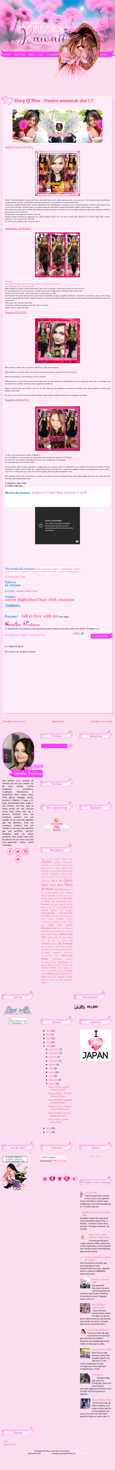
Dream (48, 892)
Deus (43, 877)
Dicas (70, 889)
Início (6, 1441)
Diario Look (48, 884)
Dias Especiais (61, 889)
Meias (43, 931)
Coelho (70, 871)
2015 (48, 1046)
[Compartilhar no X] (80, 633)
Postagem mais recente (14, 721)
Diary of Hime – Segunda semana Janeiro (60, 1101)
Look (51, 924)
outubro (53, 1056)
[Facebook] (52, 1181)
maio (63, 928)
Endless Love (58, 892)
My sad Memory (47, 947)
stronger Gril (59, 965)
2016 (43, 859)
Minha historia (53, 934)
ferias (64, 907)
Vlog (43, 976)
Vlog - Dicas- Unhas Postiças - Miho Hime (99, 1236)
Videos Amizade (61, 974)
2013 (48, 1132)
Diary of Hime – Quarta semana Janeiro (59, 1088)
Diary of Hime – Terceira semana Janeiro (60, 1094)
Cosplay (63, 874)
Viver (71, 974)
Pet (56, 955)
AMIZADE (46, 862)
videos (50, 973)
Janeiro (63, 922)
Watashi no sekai (47, 980)
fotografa (69, 910)
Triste (59, 968)
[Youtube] (45, 1180)
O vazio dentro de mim (64, 949)
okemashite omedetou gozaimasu (57, 952)
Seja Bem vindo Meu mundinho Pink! (96, 1213)
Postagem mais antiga (101, 721)
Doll (42, 893)
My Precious (65, 943)
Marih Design (81, 1453)
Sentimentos (63, 962)
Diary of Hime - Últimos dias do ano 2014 (60, 1114)
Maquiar (69, 928)
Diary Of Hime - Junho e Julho (99, 1306)
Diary (60, 884)
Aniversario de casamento (51, 865)
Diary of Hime (37, 635)
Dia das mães (60, 877)
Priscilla (53, 962)
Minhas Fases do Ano (57, 937)
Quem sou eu (9, 1444)
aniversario (68, 862)
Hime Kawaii (47, 919)
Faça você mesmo (57, 904)
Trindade (52, 967)
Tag (66, 965)
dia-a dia (56, 880)
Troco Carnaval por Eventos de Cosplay (98, 1258)
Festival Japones (49, 910)
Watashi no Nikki (65, 977)
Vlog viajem (51, 977)
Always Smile (67, 859)
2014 (48, 1128)
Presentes (57, 959)
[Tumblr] (74, 1180)
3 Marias (56, 859)
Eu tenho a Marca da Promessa (57, 900)
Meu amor (65, 931)
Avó (71, 865)
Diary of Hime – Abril (101, 1349)
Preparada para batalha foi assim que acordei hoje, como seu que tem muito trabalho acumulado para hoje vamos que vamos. (32, 283)
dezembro (54, 1049)
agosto (52, 1064)
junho (52, 1072)
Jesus (70, 922)
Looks (59, 924)
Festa (70, 907)
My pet (54, 943)
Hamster (55, 916)
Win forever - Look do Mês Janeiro (59, 1120)
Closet (64, 871)
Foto (61, 910)
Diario (23, 635)
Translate (62, 1160)
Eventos (45, 904)
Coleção (44, 874)
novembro (54, 1053)
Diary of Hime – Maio (101, 1399)
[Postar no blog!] (77, 633)
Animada (57, 862)
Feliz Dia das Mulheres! (98, 1329)
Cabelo (64, 868)
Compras (54, 873)
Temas (44, 967)
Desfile (70, 874)
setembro (54, 1060)
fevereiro (53, 1079)
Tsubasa (66, 968)
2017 (48, 1038)
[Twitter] (66, 1181)
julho (51, 1068)
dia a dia (50, 877)
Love (54, 928)
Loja (43, 925)
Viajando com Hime (57, 970)
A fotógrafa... (98, 1374)
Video (43, 974)
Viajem (69, 970)
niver (58, 946)
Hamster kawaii (66, 916)
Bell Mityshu (46, 1453)
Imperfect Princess (64, 919)
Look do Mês (91, 1192)
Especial (51, 895)
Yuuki (57, 980)
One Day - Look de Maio (100, 1281)
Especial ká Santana (55, 898)
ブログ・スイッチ (95, 1156)
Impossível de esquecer (50, 922)
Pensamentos (46, 956)
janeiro (52, 1083)
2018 (48, 1034)
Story (50, 964)
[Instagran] (59, 1180)
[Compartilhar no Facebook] (82, 633)
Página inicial (58, 721)
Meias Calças (51, 931)
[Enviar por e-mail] (74, 633)
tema (71, 965)
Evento (70, 901)
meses (58, 931)
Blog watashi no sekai (50, 868)
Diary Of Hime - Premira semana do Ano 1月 (60, 1107)
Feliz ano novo (54, 907)
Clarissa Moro (56, 871)
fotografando (47, 912)
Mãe (58, 928)
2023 (48, 859)
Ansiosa (66, 865)
